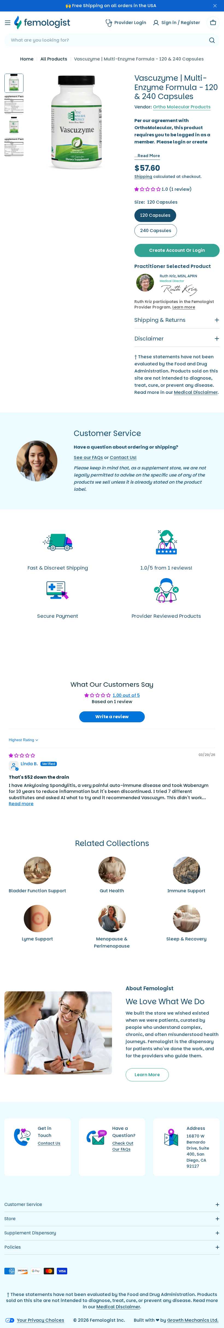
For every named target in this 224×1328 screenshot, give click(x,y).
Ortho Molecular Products (182, 107)
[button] (148, 189)
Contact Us (49, 1143)
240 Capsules (155, 230)
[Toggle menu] (7, 22)
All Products (53, 59)
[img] (22, 755)
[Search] (212, 40)
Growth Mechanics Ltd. (193, 1320)
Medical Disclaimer (195, 392)
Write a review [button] (112, 717)
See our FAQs (88, 457)
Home (27, 59)
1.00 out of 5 (126, 695)
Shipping (143, 176)
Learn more (183, 307)
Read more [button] (21, 804)
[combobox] (112, 40)
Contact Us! (123, 457)
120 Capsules (155, 215)
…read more (147, 155)
